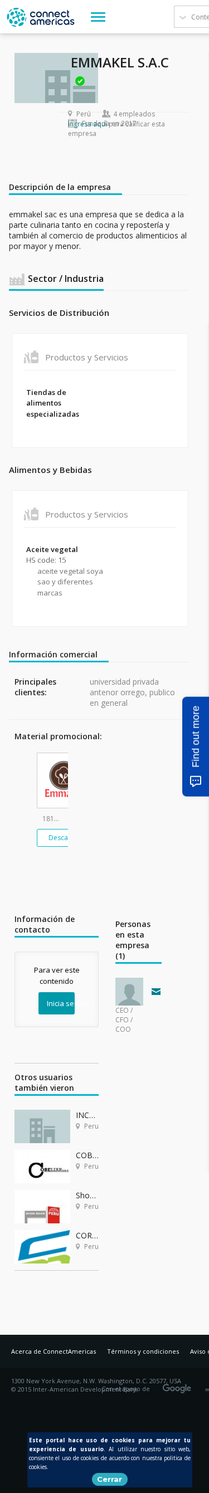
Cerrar (109, 1479)
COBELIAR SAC (87, 1155)
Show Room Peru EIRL (87, 1195)
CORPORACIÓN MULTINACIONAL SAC (87, 1235)
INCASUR (87, 1115)
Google (179, 1385)
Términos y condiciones (143, 1351)
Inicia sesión (61, 1003)
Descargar (64, 837)
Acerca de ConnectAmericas (53, 1351)
